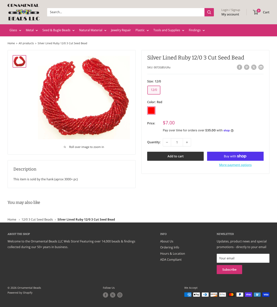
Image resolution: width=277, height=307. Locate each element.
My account (230, 14)
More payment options (235, 165)
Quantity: (154, 142)
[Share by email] (261, 67)
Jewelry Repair (121, 30)
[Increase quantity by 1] (187, 142)
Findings (195, 30)
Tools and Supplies (166, 30)
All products (26, 43)
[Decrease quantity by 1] (167, 142)
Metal (30, 30)
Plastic (140, 30)
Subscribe (229, 269)
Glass (13, 30)
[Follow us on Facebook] (105, 295)
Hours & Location (172, 253)
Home (11, 43)
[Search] (209, 12)
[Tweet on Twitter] (253, 67)
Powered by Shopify (20, 292)
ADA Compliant (171, 259)
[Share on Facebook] (239, 67)
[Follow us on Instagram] (119, 295)
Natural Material (90, 30)
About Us (166, 241)
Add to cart (176, 156)
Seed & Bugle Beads (56, 30)
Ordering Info (169, 247)
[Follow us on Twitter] (112, 295)
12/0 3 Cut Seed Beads (37, 219)
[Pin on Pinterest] (246, 67)
